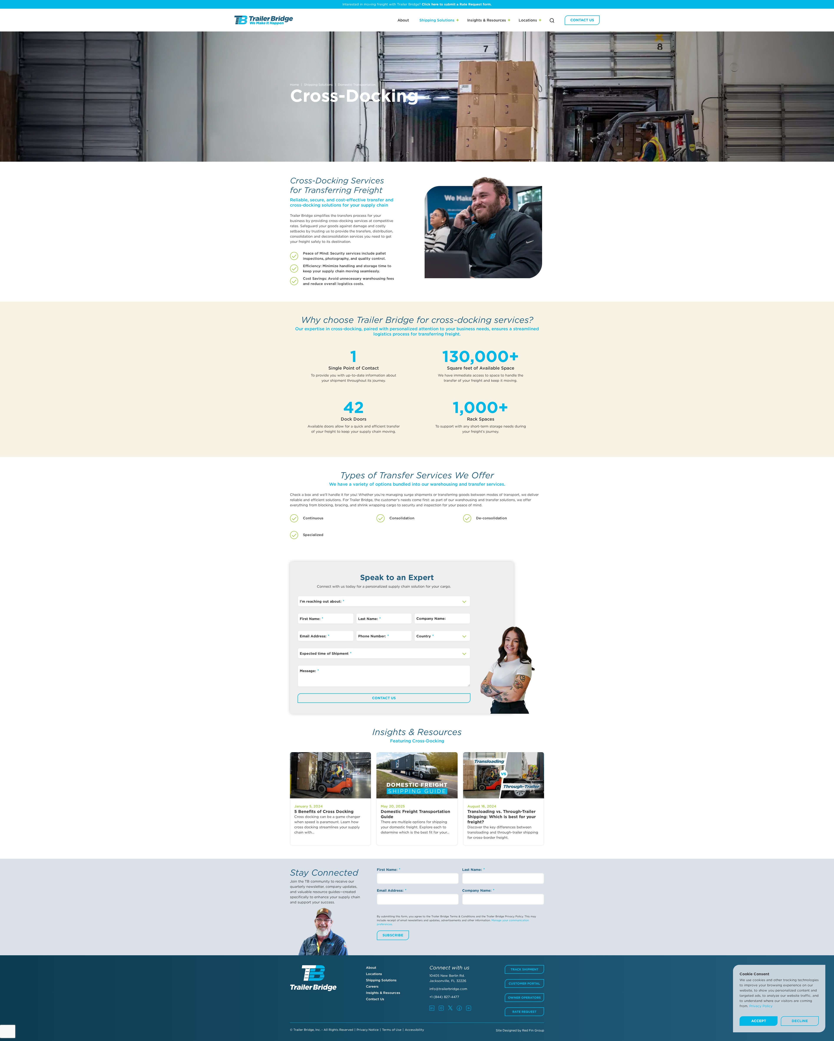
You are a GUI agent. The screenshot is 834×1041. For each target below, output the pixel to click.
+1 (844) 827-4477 (444, 997)
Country (424, 636)
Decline (800, 1021)
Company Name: (431, 619)
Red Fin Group (533, 1030)
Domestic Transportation (357, 84)
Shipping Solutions (437, 20)
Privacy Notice (368, 1029)
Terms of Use (391, 1029)
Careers (372, 986)
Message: (308, 671)
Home (294, 84)
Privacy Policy (761, 1006)
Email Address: (314, 636)
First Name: (310, 619)
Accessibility (414, 1029)
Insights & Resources (486, 20)
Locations (528, 20)
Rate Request (524, 1011)
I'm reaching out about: (321, 601)
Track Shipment (524, 969)
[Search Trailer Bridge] (552, 20)
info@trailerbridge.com (448, 989)
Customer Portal (524, 983)
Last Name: (368, 619)
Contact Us (582, 20)
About (403, 20)
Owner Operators (524, 997)
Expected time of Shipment (325, 653)
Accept (758, 1021)
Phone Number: (372, 636)
